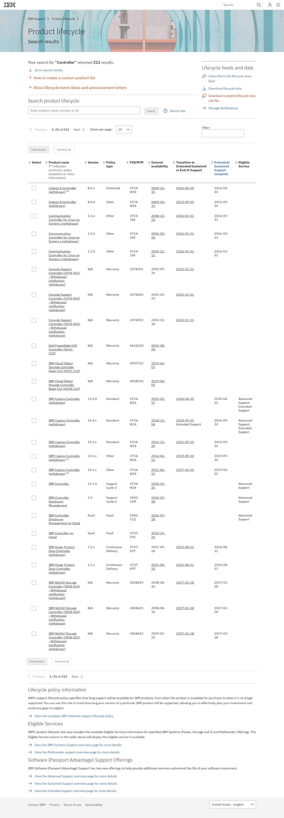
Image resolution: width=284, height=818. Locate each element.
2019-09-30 (185, 456)
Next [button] (77, 129)
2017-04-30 (185, 470)
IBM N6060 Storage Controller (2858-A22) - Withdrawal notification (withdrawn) (64, 641)
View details (38, 149)
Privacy (54, 805)
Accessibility (94, 805)
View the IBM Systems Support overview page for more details (78, 745)
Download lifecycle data (225, 88)
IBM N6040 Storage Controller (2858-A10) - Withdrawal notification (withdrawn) (64, 590)
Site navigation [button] (278, 7)
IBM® (9, 5)
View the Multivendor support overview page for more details (77, 752)
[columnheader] (36, 170)
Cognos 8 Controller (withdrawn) (62, 190)
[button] (259, 5)
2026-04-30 (185, 399)
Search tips (177, 111)
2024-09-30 (185, 420)
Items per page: (101, 129)
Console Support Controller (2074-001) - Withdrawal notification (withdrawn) (64, 276)
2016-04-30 (185, 188)
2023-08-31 (185, 547)
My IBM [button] (270, 6)
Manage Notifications (223, 108)
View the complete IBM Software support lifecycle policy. (74, 716)
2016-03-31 (185, 216)
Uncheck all (64, 149)
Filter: (206, 128)
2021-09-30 (185, 442)
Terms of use (72, 805)
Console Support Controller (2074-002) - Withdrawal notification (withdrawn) (64, 302)
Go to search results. (49, 70)
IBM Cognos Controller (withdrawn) (64, 401)
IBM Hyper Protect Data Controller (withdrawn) (62, 551)
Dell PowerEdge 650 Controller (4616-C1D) (63, 349)
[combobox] (242, 5)
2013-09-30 (185, 202)
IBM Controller (59, 484)
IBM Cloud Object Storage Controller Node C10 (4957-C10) (64, 367)
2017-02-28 (185, 582)
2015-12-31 (185, 269)
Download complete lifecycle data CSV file (232, 98)
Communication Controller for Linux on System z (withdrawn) (64, 219)
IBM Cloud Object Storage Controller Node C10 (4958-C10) (64, 385)
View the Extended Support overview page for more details (75, 791)
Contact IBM (36, 805)
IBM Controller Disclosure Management (59, 501)
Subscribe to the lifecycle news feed (230, 78)
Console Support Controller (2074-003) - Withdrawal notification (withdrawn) (64, 327)
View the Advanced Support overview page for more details (76, 776)
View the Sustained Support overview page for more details (76, 783)
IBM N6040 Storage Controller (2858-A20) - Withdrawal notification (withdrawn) (64, 615)
